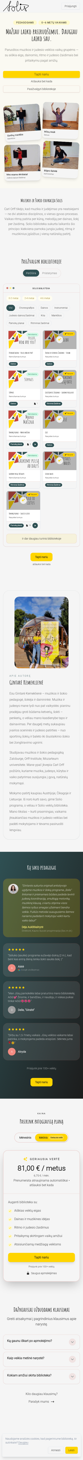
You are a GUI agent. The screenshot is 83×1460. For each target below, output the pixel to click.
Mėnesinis (25, 1137)
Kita (43, 315)
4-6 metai (45, 298)
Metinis (51, 1137)
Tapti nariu (41, 74)
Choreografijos (26, 308)
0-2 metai (13, 298)
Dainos (44, 308)
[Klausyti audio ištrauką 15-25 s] (35, 444)
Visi (11, 308)
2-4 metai (29, 298)
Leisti (71, 1450)
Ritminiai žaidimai (40, 323)
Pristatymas (49, 273)
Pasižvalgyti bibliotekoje (41, 89)
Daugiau (23, 1442)
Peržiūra (31, 273)
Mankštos (57, 315)
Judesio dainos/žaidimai (21, 315)
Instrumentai (61, 308)
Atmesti (55, 1450)
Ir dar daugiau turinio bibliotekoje (41, 538)
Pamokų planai (16, 323)
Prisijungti (71, 6)
